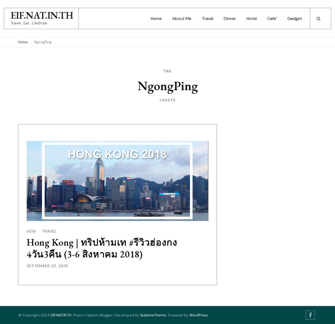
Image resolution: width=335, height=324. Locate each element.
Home (156, 18)
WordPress (198, 315)
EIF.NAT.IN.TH (42, 15)
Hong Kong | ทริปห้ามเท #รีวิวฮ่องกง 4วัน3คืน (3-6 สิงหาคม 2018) (102, 248)
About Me (181, 18)
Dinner (230, 18)
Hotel (252, 18)
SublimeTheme (153, 315)
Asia (31, 231)
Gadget (294, 18)
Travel (207, 18)
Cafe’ (272, 18)
